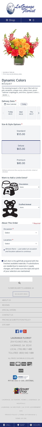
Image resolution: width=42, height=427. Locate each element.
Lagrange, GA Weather (10, 407)
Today (24, 104)
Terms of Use (21, 418)
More (5, 95)
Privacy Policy (11, 415)
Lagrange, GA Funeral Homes (14, 400)
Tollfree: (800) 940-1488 (21, 352)
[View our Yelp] (25, 332)
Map (22, 424)
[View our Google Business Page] (21, 332)
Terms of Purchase (27, 415)
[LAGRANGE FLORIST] (21, 14)
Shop (12, 20)
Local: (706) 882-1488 (21, 349)
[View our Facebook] (17, 332)
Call (8, 424)
